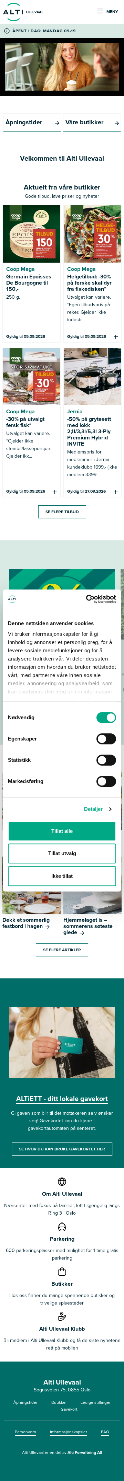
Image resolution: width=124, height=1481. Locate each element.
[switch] (106, 738)
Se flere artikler (62, 950)
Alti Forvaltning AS (85, 1452)
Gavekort (69, 1409)
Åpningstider (25, 1402)
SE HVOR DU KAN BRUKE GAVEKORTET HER (62, 1149)
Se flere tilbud (62, 512)
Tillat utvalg (62, 853)
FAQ (105, 1432)
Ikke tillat (62, 876)
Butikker (59, 1402)
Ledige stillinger (96, 1402)
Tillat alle (62, 831)
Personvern (25, 1432)
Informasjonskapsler (68, 1432)
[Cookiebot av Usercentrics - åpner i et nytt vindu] (87, 599)
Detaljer (93, 809)
